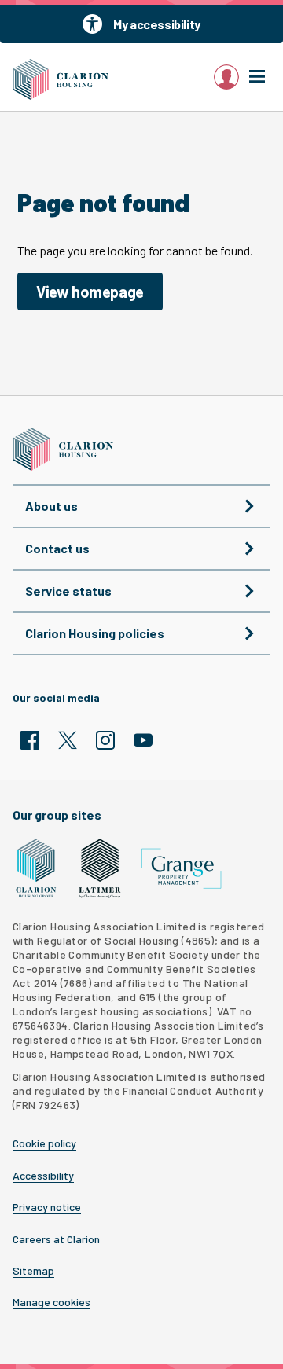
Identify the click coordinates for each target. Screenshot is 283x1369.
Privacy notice (47, 1207)
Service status (68, 590)
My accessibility (156, 24)
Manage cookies (51, 1302)
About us (51, 505)
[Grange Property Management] (181, 868)
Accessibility (43, 1175)
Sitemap (33, 1270)
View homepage (90, 291)
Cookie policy (44, 1143)
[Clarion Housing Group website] (37, 868)
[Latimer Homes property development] (100, 868)
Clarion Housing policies (94, 633)
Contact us (57, 548)
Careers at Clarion (56, 1239)
